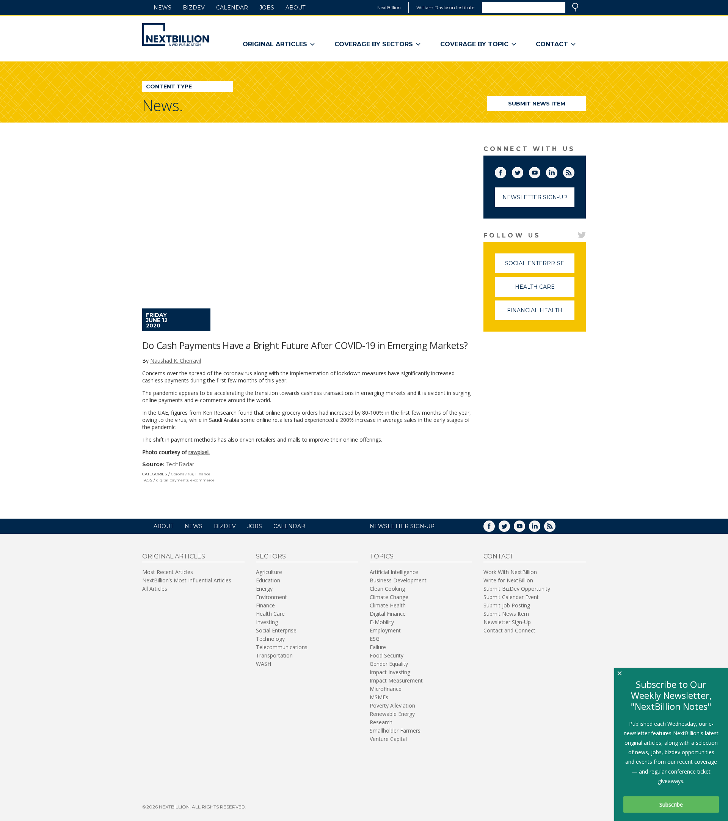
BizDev (194, 7)
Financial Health (540, 313)
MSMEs (379, 697)
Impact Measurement (396, 680)
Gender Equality (389, 663)
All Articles (154, 588)
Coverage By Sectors (373, 44)
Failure (378, 647)
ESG (375, 638)
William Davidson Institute (445, 7)
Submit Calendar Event (511, 597)
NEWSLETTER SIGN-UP (402, 526)
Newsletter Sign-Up (534, 197)
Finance (202, 474)
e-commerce (202, 480)
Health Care (544, 290)
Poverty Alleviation (392, 705)
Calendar (232, 7)
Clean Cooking (387, 588)
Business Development (398, 580)
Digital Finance (388, 613)
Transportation (274, 655)
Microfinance (386, 688)
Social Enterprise (539, 266)
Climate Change (389, 597)
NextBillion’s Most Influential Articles (186, 580)
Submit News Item (536, 103)
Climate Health (388, 605)
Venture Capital (388, 738)
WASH (263, 663)
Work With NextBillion (510, 572)
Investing (267, 622)
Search (575, 7)
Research (381, 722)
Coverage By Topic (474, 44)
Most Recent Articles (167, 572)
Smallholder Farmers (395, 730)
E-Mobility (382, 622)
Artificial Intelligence (394, 572)
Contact (552, 44)
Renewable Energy (392, 713)
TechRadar (180, 464)
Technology (270, 638)
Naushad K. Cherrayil (175, 360)
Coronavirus (182, 474)
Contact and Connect (509, 630)
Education (268, 580)
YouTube (524, 528)
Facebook (505, 171)
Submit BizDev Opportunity (516, 588)
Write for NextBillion (508, 580)
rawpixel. (199, 452)
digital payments (172, 480)
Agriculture (269, 572)
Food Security (386, 655)
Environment (271, 597)
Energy (264, 588)
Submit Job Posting (506, 605)
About (295, 7)
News (162, 7)
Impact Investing (390, 672)
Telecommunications (282, 647)
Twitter (522, 171)
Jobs (266, 7)
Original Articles (275, 44)
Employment (385, 630)
